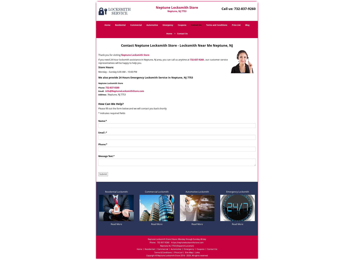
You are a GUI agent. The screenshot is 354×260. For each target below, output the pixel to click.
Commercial (136, 25)
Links (197, 252)
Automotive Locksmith (197, 191)
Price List (236, 25)
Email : (102, 132)
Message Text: (106, 156)
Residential (120, 25)
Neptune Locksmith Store (135, 54)
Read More (116, 224)
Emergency (168, 25)
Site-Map (189, 252)
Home (107, 25)
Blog (247, 25)
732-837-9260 (245, 8)
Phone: (102, 144)
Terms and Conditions (216, 25)
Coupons (182, 25)
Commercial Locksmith (157, 191)
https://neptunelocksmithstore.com (187, 242)
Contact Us (196, 25)
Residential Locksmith (116, 191)
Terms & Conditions (163, 252)
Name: (102, 121)
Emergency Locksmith (237, 191)
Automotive (152, 25)
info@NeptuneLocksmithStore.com (124, 91)
